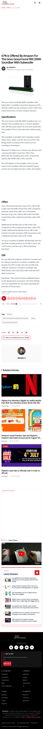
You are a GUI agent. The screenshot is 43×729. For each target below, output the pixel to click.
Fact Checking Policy (23, 723)
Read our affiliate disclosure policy (31, 717)
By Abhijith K (11, 67)
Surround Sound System (10, 322)
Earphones (26, 674)
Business (4, 695)
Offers (8, 7)
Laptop (25, 677)
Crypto (4, 700)
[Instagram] (22, 647)
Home (3, 7)
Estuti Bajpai (5, 476)
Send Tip (6, 663)
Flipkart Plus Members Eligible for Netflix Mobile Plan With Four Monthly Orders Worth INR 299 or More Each (21, 401)
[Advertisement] (21, 31)
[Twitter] (16, 647)
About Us (25, 695)
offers (33, 318)
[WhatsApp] (22, 332)
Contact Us (26, 698)
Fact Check (5, 698)
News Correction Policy (8, 723)
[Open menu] (40, 3)
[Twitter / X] (13, 332)
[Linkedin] (32, 647)
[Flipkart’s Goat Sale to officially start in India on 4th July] (22, 455)
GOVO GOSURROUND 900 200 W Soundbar (15, 318)
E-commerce (5, 680)
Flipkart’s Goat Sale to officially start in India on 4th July (21, 472)
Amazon (9, 314)
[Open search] (35, 3)
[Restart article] (3, 304)
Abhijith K (22, 358)
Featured (4, 703)
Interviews (5, 674)
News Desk (4, 441)
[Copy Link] (26, 332)
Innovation (5, 677)
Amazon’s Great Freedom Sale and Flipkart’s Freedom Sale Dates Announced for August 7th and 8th (21, 436)
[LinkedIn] (17, 332)
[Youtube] (27, 647)
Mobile (25, 680)
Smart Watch (26, 683)
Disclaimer (26, 700)
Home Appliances (7, 686)
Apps (5, 376)
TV (23, 686)
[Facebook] (9, 332)
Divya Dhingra (5, 406)
